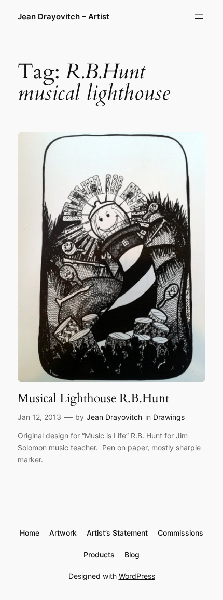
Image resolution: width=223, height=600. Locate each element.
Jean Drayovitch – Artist (63, 16)
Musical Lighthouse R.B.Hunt (93, 398)
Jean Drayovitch (114, 416)
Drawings (169, 416)
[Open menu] (199, 16)
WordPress (137, 575)
